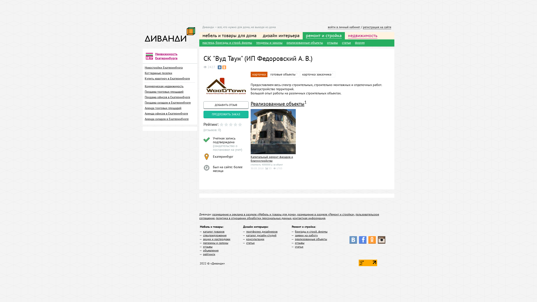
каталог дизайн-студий (261, 235)
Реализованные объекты (277, 103)
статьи (346, 42)
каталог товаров (213, 231)
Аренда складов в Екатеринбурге (167, 119)
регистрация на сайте (377, 27)
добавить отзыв (226, 105)
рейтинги (209, 254)
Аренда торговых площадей (163, 108)
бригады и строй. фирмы (311, 231)
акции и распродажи (216, 239)
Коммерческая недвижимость (164, 86)
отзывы (332, 42)
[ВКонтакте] (220, 67)
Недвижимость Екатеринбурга (166, 56)
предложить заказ (226, 114)
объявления (211, 250)
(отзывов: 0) (212, 130)
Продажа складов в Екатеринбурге (168, 102)
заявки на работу (306, 235)
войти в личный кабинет (344, 27)
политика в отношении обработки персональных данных (253, 218)
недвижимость (362, 35)
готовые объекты (283, 74)
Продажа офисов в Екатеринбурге (167, 97)
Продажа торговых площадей (164, 92)
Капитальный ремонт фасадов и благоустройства (272, 159)
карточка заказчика (316, 74)
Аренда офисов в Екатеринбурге (166, 113)
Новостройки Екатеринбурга (164, 67)
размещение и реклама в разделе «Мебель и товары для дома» (254, 214)
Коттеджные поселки (158, 73)
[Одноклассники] (224, 67)
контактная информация (309, 218)
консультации (255, 239)
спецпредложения (215, 235)
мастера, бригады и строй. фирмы (227, 42)
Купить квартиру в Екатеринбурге (167, 78)
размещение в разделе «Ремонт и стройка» (325, 214)
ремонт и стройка (324, 35)
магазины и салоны (215, 243)
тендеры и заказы (269, 42)
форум (360, 42)
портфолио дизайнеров (262, 231)
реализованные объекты (305, 42)
